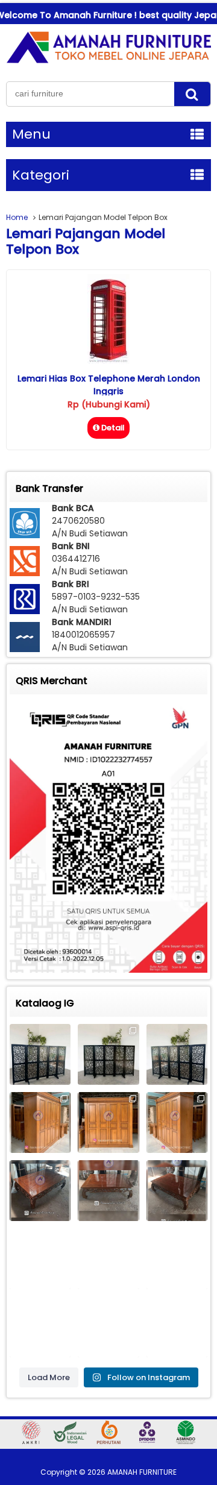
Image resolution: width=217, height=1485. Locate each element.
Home (17, 217)
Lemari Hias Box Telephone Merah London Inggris (108, 384)
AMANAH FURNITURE (142, 1472)
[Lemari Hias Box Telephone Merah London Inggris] (108, 361)
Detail (113, 427)
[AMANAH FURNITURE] (108, 63)
